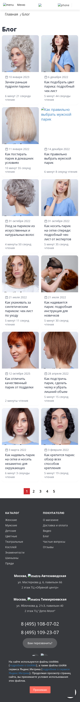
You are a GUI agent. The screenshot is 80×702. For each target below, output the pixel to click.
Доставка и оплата (55, 525)
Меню (21, 5)
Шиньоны (11, 558)
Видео (47, 531)
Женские (11, 520)
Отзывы (48, 547)
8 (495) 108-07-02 (40, 624)
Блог (46, 536)
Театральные (14, 541)
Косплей (11, 547)
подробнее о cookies (23, 665)
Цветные (11, 536)
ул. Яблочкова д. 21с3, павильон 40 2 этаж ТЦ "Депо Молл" (40, 608)
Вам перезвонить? (40, 643)
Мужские (11, 525)
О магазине (50, 520)
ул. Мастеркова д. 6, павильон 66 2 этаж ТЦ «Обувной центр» (40, 584)
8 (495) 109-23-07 (40, 632)
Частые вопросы (54, 541)
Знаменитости (14, 552)
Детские (10, 531)
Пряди (9, 563)
